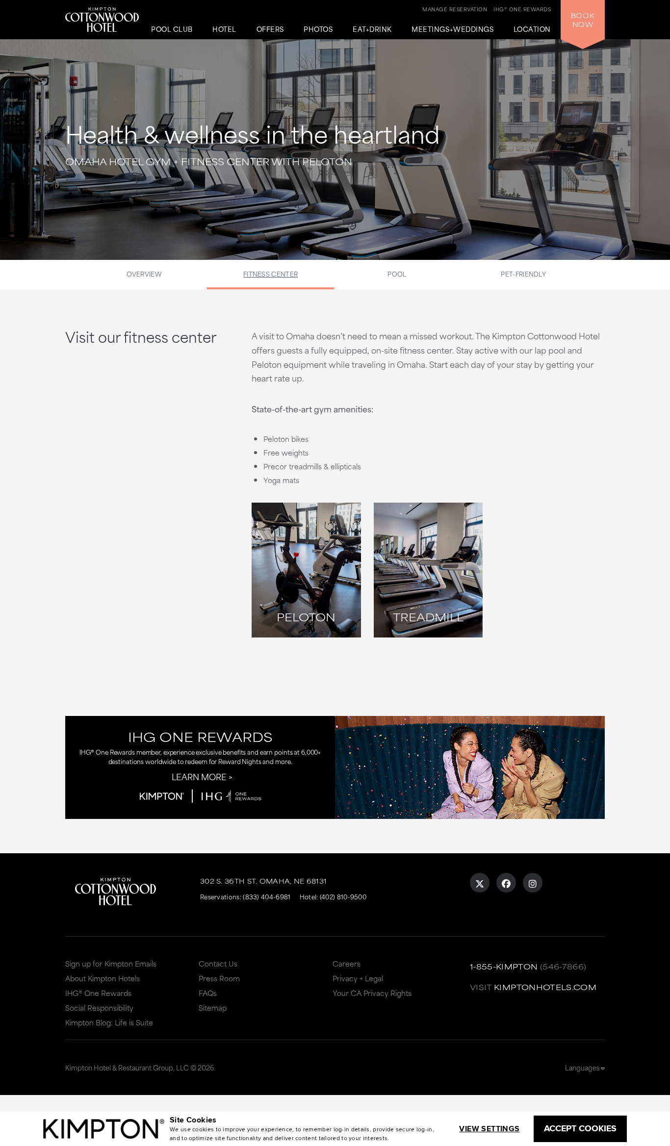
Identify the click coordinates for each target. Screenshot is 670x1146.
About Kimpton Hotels (102, 978)
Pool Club (172, 29)
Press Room (219, 978)
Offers (270, 29)
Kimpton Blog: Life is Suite (109, 1022)
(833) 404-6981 (266, 896)
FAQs (208, 992)
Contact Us (218, 963)
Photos (318, 29)
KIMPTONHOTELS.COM (545, 987)
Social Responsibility (99, 1007)
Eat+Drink (372, 29)
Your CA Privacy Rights (372, 992)
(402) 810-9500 (343, 896)
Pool (396, 274)
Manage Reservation (454, 9)
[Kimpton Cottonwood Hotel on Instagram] (532, 882)
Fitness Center (270, 274)
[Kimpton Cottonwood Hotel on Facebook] (506, 882)
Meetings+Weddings (452, 29)
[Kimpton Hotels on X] (480, 882)
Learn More (199, 776)
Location (532, 29)
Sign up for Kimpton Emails (110, 963)
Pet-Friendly (523, 274)
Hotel (224, 29)
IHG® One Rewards (98, 992)
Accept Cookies (580, 1128)
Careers (347, 963)
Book (582, 19)
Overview (144, 274)
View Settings (489, 1128)
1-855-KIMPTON (504, 966)
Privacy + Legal (358, 978)
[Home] (102, 17)
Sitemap (213, 1007)
